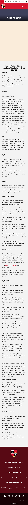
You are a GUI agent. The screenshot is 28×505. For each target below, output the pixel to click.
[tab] (2, 1)
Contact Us (25, 501)
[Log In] (26, 1)
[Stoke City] (23, 496)
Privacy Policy (3, 501)
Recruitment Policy (11, 501)
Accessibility (19, 501)
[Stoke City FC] (5, 496)
